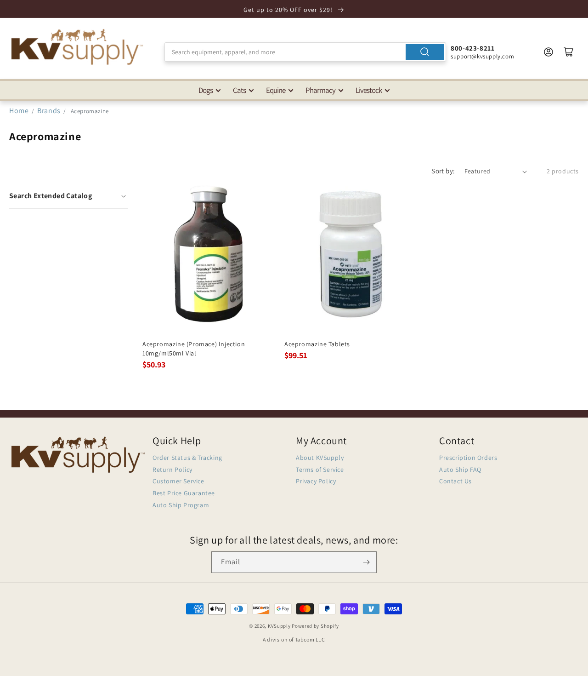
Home (18, 110)
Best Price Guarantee (184, 493)
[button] (68, 195)
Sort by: (443, 170)
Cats (239, 90)
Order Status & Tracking (187, 457)
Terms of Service (320, 469)
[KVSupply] (78, 46)
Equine (275, 90)
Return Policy (172, 469)
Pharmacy (320, 90)
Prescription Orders (468, 457)
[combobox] (305, 52)
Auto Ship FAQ (460, 469)
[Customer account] (548, 52)
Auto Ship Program (181, 505)
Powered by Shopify (315, 626)
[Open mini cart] (569, 52)
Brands (49, 110)
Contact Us (455, 481)
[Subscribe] (366, 562)
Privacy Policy (316, 481)
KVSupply (279, 626)
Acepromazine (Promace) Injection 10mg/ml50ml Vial (193, 348)
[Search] (425, 52)
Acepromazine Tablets (317, 344)
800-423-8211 (472, 48)
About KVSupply (320, 457)
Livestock (369, 90)
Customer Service (178, 481)
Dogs (205, 90)
